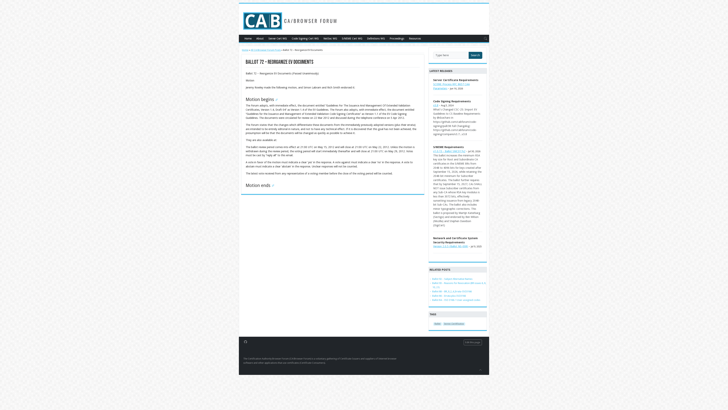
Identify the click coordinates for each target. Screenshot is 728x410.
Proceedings (397, 38)
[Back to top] (480, 369)
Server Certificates (454, 323)
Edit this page (472, 342)
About (260, 38)
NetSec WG (330, 38)
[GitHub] (245, 341)
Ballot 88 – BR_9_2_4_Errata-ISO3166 (452, 291)
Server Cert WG (277, 38)
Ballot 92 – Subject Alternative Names (452, 279)
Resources (415, 38)
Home (248, 38)
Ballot (438, 323)
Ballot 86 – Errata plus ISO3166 (449, 295)
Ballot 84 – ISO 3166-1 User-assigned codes (456, 300)
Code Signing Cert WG (305, 38)
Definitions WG (376, 38)
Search (475, 55)
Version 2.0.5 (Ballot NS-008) (450, 246)
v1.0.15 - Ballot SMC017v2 (449, 151)
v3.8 (435, 105)
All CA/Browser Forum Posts (266, 50)
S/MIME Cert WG (352, 38)
